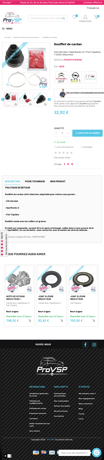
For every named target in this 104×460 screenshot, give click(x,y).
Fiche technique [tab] (35, 181)
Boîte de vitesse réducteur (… (15, 297)
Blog (81, 409)
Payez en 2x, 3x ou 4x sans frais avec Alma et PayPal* (36, 2)
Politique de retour (37, 408)
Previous (2, 99)
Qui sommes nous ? (87, 393)
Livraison (33, 418)
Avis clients (34, 431)
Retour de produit (62, 406)
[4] (67, 153)
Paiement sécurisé (37, 413)
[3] (63, 153)
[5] (71, 153)
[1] (55, 153)
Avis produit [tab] (58, 181)
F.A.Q (81, 419)
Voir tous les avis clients (6, 244)
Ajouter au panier (88, 133)
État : (56, 67)
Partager (64, 164)
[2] (59, 153)
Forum (81, 414)
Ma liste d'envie (61, 411)
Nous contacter (86, 404)
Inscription (59, 416)
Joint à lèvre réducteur (45, 297)
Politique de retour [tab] (17, 187)
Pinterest (72, 164)
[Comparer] (17, 287)
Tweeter (68, 164)
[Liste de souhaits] (75, 19)
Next (49, 99)
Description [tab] (12, 181)
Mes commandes (61, 401)
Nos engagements (87, 398)
